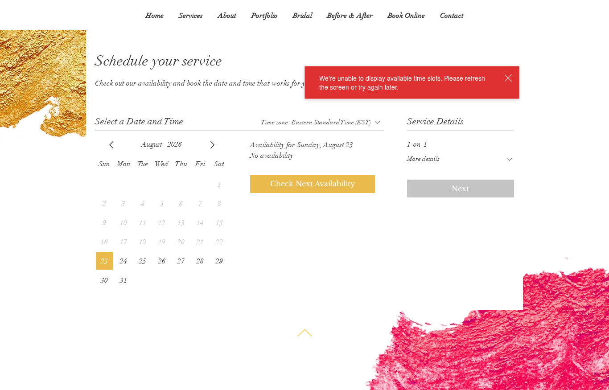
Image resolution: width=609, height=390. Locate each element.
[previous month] (111, 145)
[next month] (212, 145)
